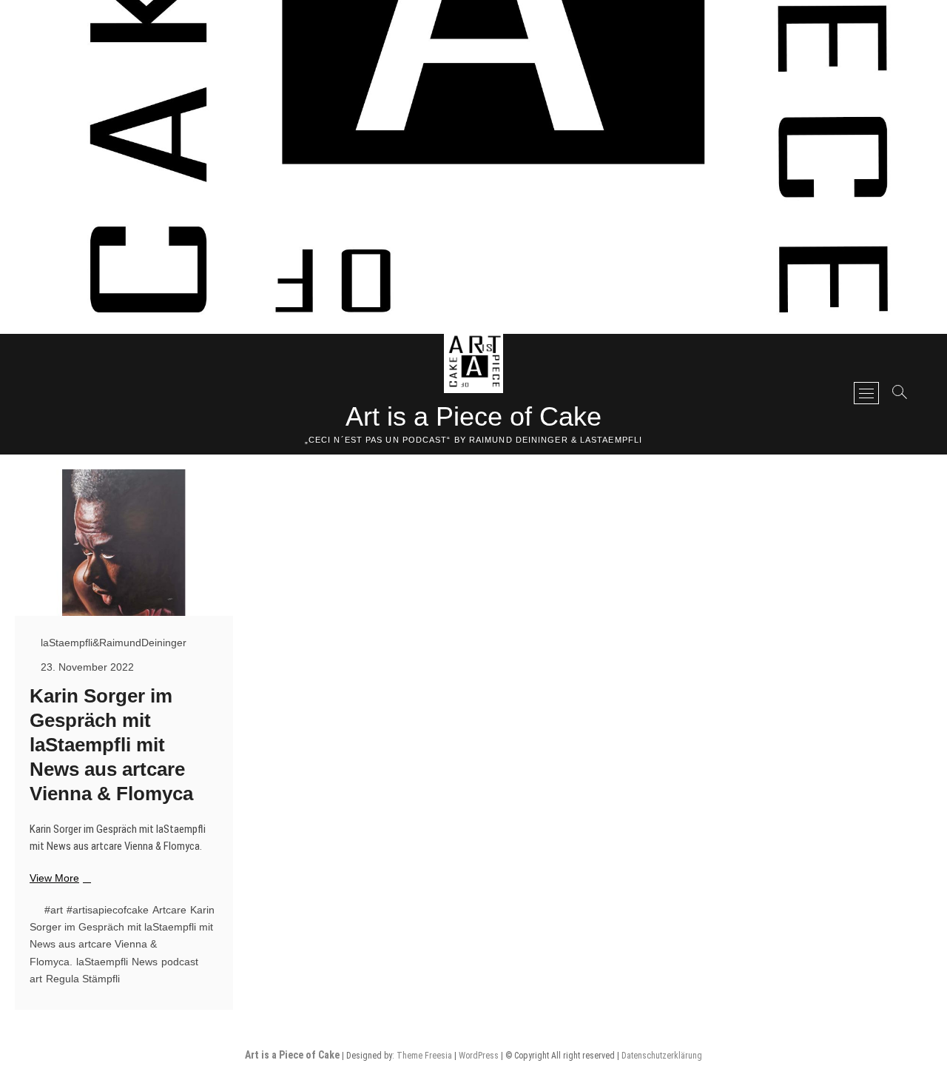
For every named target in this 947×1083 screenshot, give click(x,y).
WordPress (479, 1055)
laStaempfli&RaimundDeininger (112, 642)
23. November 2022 (86, 667)
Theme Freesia (424, 1055)
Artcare (169, 910)
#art (53, 910)
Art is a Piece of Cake (473, 416)
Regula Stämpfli (83, 979)
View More (58, 878)
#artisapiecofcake (108, 910)
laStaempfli (102, 962)
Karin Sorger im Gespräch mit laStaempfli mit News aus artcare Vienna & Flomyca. (122, 936)
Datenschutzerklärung (661, 1055)
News (145, 962)
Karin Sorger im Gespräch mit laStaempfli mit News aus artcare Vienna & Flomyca (111, 745)
